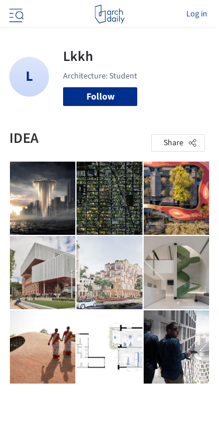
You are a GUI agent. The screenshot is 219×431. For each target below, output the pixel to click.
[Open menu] (15, 14)
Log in (196, 14)
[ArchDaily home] (109, 14)
